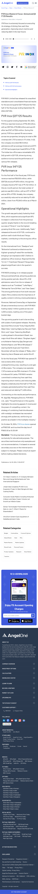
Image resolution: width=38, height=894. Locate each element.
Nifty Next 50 (7, 761)
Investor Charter (23, 873)
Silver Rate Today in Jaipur (11, 809)
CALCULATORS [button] (6, 673)
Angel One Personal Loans (9, 873)
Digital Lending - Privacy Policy (11, 870)
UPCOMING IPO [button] (6, 697)
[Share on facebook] (16, 67)
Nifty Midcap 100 (18, 761)
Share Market (27, 551)
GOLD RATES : (6, 786)
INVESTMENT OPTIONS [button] (9, 668)
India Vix (16, 763)
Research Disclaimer (8, 859)
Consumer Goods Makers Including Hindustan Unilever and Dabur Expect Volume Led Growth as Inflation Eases (18, 499)
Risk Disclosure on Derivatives (11, 882)
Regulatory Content (21, 859)
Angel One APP (7, 737)
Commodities (14, 533)
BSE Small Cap (7, 763)
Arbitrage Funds (7, 836)
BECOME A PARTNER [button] (8, 688)
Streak (19, 746)
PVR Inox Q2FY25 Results (12, 82)
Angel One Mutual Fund (9, 824)
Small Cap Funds (26, 834)
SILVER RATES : (6, 800)
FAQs (3, 867)
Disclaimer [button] (6, 854)
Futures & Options (26, 533)
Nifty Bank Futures (18, 769)
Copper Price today (9, 814)
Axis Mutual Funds (8, 826)
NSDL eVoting (6, 879)
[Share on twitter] (12, 67)
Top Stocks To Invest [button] (9, 703)
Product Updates (9, 551)
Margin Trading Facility (9, 739)
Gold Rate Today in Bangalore (11, 797)
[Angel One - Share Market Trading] (7, 3)
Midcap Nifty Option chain (10, 781)
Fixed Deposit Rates (8, 741)
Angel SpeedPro (28, 737)
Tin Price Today (21, 818)
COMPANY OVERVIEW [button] (8, 664)
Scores (25, 862)
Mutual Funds (7, 547)
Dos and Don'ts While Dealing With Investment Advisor (17, 864)
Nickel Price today (20, 816)
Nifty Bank (13, 759)
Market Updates (19, 542)
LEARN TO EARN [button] (7, 683)
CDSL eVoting (31, 876)
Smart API (20, 739)
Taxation (6, 556)
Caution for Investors (28, 882)
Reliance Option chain (26, 781)
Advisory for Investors (8, 876)
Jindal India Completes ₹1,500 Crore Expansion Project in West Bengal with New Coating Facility (18, 489)
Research (18, 551)
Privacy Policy (19, 867)
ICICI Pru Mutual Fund (9, 828)
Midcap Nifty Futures (9, 771)
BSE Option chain (8, 783)
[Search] (33, 3)
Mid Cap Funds (26, 836)
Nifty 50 (5, 759)
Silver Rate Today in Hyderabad (12, 802)
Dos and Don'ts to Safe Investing (11, 862)
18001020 (8, 710)
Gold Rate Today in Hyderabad (11, 795)
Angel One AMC (7, 732)
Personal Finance (18, 547)
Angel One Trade (17, 737)
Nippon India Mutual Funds (25, 828)
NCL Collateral (21, 876)
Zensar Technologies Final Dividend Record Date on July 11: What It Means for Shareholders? (17, 509)
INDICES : (5, 757)
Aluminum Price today (23, 814)
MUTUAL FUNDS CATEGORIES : (11, 832)
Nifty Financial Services (25, 759)
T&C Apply (10, 867)
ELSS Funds (6, 834)
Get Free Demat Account (19, 892)
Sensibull (5, 746)
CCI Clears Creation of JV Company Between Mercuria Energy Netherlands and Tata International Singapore (18, 479)
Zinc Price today (8, 816)
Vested (25, 746)
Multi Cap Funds (7, 838)
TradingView (6, 748)
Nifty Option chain (8, 778)
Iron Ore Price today (9, 818)
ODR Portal (15, 879)
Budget (6, 533)
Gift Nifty (23, 763)
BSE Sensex (28, 761)
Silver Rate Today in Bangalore (12, 804)
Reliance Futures (22, 771)
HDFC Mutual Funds (21, 826)
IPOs (21, 538)
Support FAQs (19, 710)
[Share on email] (21, 67)
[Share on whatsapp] (7, 67)
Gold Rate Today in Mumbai (11, 788)
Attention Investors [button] (9, 847)
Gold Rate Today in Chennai (11, 792)
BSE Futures (7, 773)
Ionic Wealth (16, 732)
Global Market (8, 538)
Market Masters (8, 542)
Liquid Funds (16, 834)
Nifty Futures (7, 769)
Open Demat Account (23, 3)
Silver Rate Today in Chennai (11, 807)
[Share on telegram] (3, 67)
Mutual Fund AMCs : (9, 822)
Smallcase (12, 746)
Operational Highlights (11, 89)
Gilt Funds (17, 836)
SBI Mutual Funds (23, 824)
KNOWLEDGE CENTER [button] (8, 678)
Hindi (15, 538)
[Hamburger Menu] (36, 3)
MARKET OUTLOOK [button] (8, 693)
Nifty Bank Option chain (23, 778)
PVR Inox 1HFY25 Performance (13, 86)
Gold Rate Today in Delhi (10, 790)
